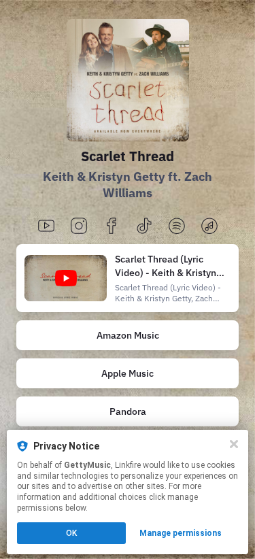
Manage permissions (180, 533)
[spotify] (176, 227)
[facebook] (111, 227)
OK (71, 533)
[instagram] (79, 227)
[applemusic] (209, 227)
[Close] (234, 444)
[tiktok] (144, 227)
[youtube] (46, 227)
